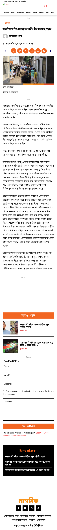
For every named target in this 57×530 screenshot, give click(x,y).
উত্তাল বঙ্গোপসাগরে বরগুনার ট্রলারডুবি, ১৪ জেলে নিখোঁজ (27, 470)
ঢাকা (7, 23)
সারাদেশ (24, 330)
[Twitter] (38, 508)
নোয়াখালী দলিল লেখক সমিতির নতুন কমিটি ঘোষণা (34, 326)
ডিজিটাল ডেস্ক (15, 36)
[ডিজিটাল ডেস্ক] (6, 36)
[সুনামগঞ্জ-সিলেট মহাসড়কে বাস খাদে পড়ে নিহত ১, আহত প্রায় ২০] (10, 346)
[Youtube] (25, 508)
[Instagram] (31, 508)
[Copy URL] (19, 50)
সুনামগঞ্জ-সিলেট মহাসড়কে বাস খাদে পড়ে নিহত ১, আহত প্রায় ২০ (36, 344)
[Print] (13, 50)
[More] (50, 50)
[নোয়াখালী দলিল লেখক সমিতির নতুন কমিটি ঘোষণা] (10, 327)
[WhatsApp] (38, 50)
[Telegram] (44, 50)
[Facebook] (25, 50)
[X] (32, 50)
